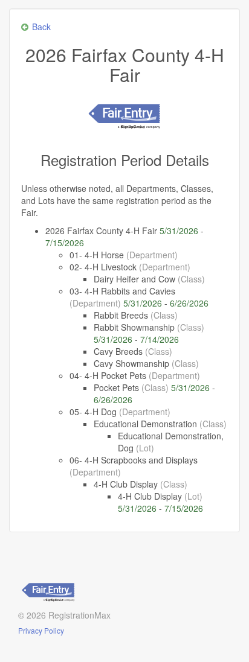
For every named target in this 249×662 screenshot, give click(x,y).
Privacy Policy (41, 630)
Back (41, 27)
